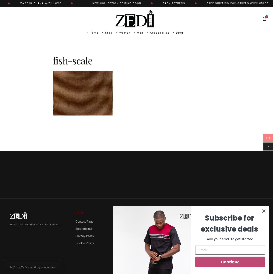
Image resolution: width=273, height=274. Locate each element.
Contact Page (85, 221)
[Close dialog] (263, 211)
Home (94, 32)
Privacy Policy (85, 236)
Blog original (84, 228)
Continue (230, 262)
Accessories (160, 32)
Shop (109, 32)
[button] (32, 265)
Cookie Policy (85, 243)
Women (125, 32)
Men (140, 32)
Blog (179, 32)
